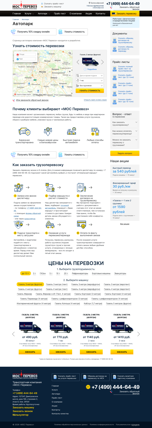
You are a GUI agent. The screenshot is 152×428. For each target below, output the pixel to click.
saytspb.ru (135, 425)
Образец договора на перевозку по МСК (97, 377)
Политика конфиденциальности (102, 424)
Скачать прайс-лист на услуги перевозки (67, 377)
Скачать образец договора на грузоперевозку (125, 40)
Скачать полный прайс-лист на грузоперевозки (125, 69)
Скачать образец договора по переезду (125, 49)
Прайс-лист (57, 398)
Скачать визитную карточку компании (126, 377)
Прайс (60, 13)
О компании (76, 13)
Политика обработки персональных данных (71, 424)
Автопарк (42, 13)
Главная (17, 13)
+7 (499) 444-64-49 (122, 3)
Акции (88, 13)
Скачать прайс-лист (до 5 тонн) (125, 92)
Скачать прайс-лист (54, 3)
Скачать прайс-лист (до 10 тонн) (126, 100)
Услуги (28, 13)
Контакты (100, 13)
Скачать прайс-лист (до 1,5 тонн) (126, 76)
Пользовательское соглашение (127, 424)
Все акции (124, 224)
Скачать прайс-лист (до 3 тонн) (125, 84)
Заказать (30, 352)
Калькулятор (20, 414)
